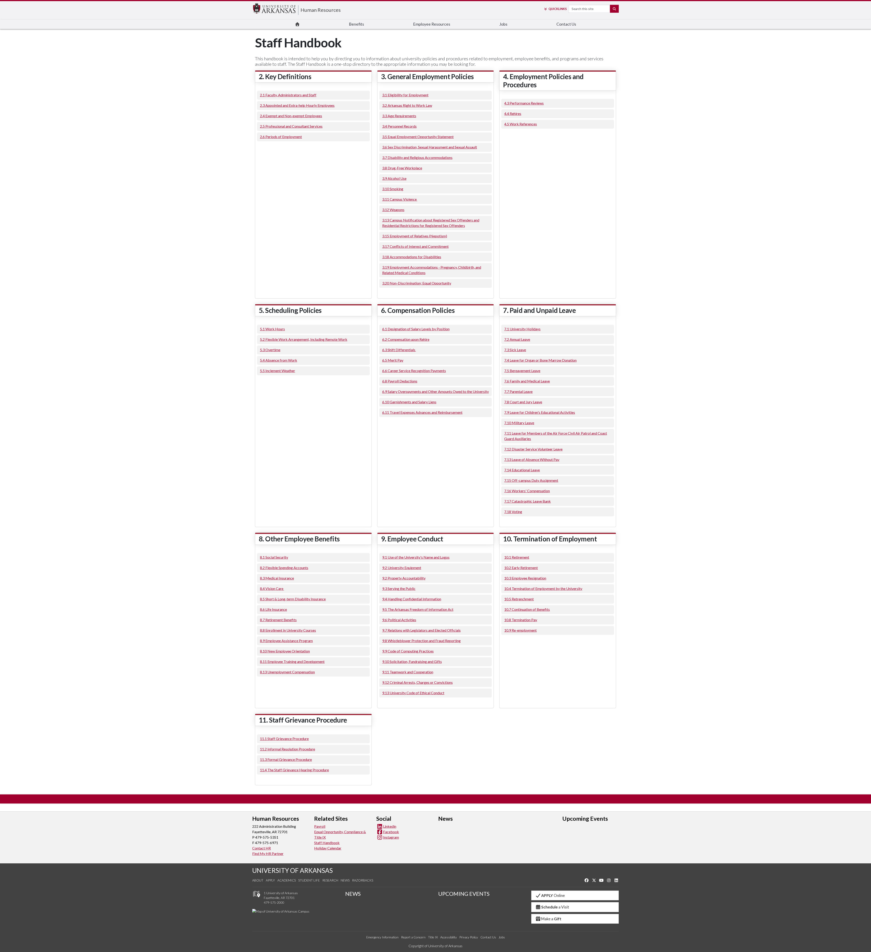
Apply (270, 880)
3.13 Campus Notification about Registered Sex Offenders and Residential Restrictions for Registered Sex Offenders (430, 223)
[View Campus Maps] (256, 898)
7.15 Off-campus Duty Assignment (531, 480)
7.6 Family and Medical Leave (527, 381)
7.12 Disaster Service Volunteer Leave (533, 449)
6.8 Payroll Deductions (399, 381)
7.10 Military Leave (519, 423)
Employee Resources (431, 24)
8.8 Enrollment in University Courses (288, 630)
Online (553, 895)
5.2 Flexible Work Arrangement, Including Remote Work (303, 339)
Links (557, 9)
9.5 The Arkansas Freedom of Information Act (417, 609)
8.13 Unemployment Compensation (287, 672)
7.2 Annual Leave (517, 339)
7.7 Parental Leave (518, 391)
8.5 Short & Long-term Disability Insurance (293, 599)
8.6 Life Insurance (273, 609)
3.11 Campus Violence (399, 199)
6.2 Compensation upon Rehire (405, 339)
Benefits (356, 24)
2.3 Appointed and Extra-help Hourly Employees (297, 105)
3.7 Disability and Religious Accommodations (417, 157)
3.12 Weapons (393, 209)
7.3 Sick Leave (515, 350)
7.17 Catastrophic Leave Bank (527, 501)
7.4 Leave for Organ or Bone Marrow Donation (540, 360)
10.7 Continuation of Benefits (527, 609)
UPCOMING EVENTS (463, 893)
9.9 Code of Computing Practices (408, 651)
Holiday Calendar (327, 848)
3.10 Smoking (392, 189)
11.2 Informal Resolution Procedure (287, 749)
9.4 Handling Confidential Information (411, 599)
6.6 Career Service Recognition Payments (414, 370)
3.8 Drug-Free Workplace (402, 168)
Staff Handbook (327, 842)
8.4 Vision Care (272, 588)
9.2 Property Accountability (404, 578)
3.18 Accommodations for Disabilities (411, 257)
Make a (551, 918)
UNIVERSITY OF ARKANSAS (292, 870)
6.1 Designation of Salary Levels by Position (416, 329)
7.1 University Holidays (522, 329)
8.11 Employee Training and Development (292, 661)
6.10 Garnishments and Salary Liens (409, 402)
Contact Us (566, 24)
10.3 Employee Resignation (525, 578)
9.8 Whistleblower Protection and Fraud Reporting (421, 640)
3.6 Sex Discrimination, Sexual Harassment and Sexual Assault (429, 147)
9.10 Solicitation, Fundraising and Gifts (412, 661)
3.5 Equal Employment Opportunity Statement (418, 136)
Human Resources (321, 10)
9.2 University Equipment (401, 567)
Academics (286, 880)
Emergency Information (382, 937)
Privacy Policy (468, 937)
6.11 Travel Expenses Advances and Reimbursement (422, 412)
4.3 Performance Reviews (524, 103)
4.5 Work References (520, 124)
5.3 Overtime (270, 350)
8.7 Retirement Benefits (278, 620)
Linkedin (389, 826)
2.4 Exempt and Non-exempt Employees (291, 116)
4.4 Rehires (512, 113)
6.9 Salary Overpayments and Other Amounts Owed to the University (435, 391)
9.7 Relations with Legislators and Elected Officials (421, 630)
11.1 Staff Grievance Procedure (284, 738)
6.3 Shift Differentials (399, 350)
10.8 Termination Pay (520, 620)
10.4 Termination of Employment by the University (543, 588)
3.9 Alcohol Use (394, 178)
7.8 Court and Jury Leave (523, 402)
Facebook (391, 832)
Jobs (503, 24)
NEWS (353, 893)
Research (330, 880)
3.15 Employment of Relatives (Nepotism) (414, 236)
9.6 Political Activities (399, 620)
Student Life (309, 880)
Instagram (391, 837)
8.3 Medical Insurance (277, 578)
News (345, 880)
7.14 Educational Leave (522, 470)
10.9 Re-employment (520, 630)
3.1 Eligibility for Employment (405, 95)
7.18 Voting (513, 511)
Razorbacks (362, 880)
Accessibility (448, 937)
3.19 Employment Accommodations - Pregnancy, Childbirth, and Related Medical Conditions (431, 270)
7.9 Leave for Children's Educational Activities (539, 412)
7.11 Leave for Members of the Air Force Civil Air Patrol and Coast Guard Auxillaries (555, 436)
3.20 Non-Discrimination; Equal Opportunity (416, 283)
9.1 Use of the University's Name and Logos (416, 557)
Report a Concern (413, 937)
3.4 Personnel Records (399, 126)
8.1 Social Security (274, 557)
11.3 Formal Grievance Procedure (286, 759)
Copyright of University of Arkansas (435, 946)
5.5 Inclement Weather (277, 370)
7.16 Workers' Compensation (527, 491)
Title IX (433, 937)
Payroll (319, 826)
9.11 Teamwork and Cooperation (407, 672)
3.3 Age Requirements (399, 116)
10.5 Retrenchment (519, 599)
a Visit (555, 907)
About (257, 880)
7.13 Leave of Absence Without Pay (531, 459)
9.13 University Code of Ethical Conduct (413, 693)
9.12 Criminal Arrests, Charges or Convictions (417, 682)
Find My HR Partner (268, 853)
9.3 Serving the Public (399, 588)
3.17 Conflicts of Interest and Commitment (415, 246)
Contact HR (261, 848)
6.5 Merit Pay (392, 360)
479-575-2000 (274, 902)
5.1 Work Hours (272, 329)
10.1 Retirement (516, 557)
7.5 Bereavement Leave (522, 370)
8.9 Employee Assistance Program (286, 640)
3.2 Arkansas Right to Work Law (407, 105)
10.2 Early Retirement (521, 567)
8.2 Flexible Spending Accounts (284, 567)
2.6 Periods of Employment (281, 136)
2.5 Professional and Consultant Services (291, 126)
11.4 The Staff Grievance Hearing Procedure (294, 770)
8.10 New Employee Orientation (285, 651)
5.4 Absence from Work (278, 360)
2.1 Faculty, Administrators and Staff (288, 95)
